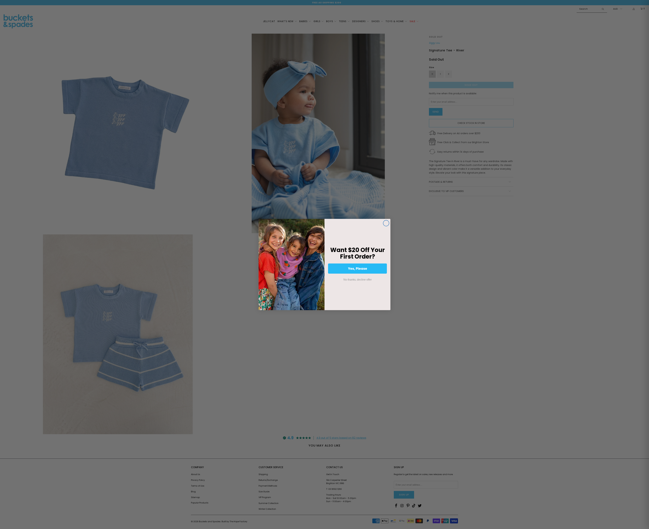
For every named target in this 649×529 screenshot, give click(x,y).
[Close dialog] (386, 223)
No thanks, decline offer (357, 279)
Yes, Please (357, 268)
